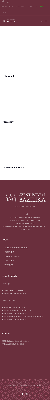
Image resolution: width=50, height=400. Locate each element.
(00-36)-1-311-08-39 (16, 344)
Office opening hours (16, 248)
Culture (9, 252)
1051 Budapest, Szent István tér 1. (15, 341)
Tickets (9, 265)
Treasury (8, 121)
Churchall (9, 76)
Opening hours (7, 6)
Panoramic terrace (13, 167)
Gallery (9, 261)
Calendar (21, 6)
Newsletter (32, 6)
